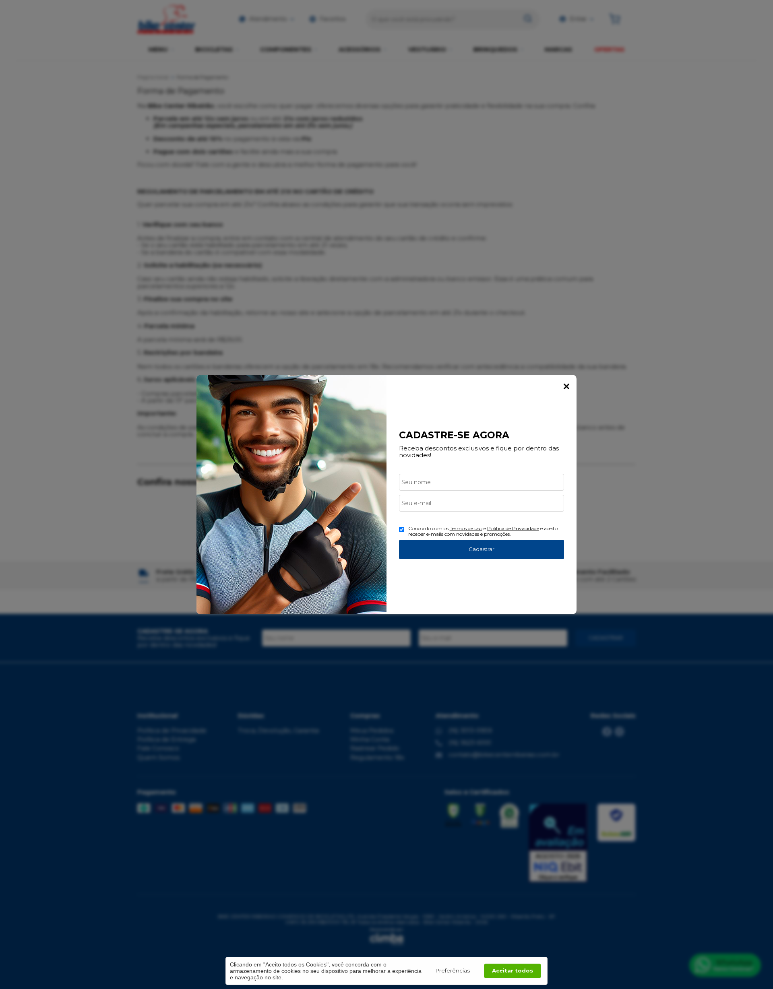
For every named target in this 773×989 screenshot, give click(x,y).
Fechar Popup (566, 386)
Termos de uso (466, 528)
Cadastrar (481, 549)
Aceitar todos (512, 970)
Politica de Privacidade (513, 528)
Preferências (453, 970)
